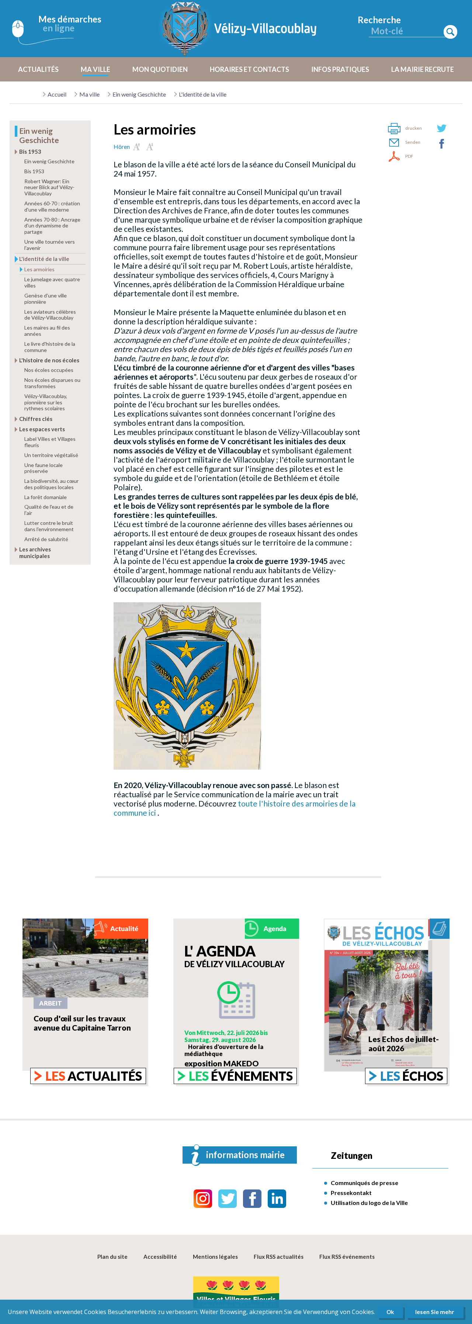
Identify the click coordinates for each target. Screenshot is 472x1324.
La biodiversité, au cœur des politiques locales (51, 484)
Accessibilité (160, 1256)
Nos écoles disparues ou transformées (52, 383)
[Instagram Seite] (203, 1198)
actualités (93, 1076)
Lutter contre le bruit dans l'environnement (49, 526)
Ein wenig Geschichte (139, 94)
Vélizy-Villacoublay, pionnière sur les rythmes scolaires (45, 402)
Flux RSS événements (347, 1256)
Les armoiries (39, 269)
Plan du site (112, 1256)
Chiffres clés (35, 418)
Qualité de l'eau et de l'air (48, 510)
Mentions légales (215, 1256)
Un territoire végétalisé (51, 455)
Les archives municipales (35, 552)
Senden (412, 142)
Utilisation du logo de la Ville (369, 1202)
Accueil (57, 94)
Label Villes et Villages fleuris (50, 442)
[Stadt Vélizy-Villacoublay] (240, 28)
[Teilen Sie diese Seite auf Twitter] (442, 128)
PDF (409, 156)
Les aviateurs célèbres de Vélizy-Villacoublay (50, 315)
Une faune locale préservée (43, 468)
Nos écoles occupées (48, 370)
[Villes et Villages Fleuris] (236, 1293)
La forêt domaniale (45, 497)
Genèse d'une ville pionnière (45, 298)
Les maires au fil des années (47, 330)
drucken (413, 128)
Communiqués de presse (364, 1182)
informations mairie (245, 1154)
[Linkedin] (277, 1198)
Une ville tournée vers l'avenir (49, 244)
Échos (411, 1076)
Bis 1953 (30, 151)
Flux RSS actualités (278, 1256)
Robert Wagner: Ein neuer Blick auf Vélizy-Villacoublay (49, 187)
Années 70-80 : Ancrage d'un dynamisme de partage (52, 225)
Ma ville (89, 94)
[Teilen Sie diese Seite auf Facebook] (442, 143)
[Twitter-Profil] (227, 1198)
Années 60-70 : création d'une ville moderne (52, 206)
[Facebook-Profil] (252, 1198)
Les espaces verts (42, 429)
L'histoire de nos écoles (49, 360)
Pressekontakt (351, 1192)
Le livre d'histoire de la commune (49, 347)
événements (241, 1076)
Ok (390, 1312)
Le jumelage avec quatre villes (52, 282)
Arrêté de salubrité (46, 539)
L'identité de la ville (202, 94)
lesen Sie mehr (434, 1311)
